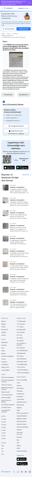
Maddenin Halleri (22, 418)
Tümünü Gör (25, 174)
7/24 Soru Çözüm (6, 385)
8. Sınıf (3, 430)
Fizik (2, 348)
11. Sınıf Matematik (22, 350)
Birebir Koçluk (5, 392)
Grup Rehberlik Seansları (5, 411)
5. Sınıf (3, 438)
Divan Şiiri (20, 432)
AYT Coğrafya (21, 347)
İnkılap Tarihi (5, 367)
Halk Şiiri (19, 429)
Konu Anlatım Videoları (8, 404)
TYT (2, 451)
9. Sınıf (3, 427)
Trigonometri (20, 399)
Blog (18, 440)
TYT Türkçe (20, 326)
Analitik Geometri (22, 402)
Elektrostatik (20, 405)
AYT (2, 448)
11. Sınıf (3, 422)
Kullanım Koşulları (22, 451)
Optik (18, 410)
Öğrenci (3, 321)
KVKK (18, 448)
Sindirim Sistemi (21, 421)
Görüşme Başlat (9, 29)
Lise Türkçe (15, 33)
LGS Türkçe (20, 356)
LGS (2, 454)
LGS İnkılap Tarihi (22, 361)
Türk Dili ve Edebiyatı (7, 356)
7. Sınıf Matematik (22, 364)
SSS (18, 442)
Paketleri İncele (23, 29)
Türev (18, 382)
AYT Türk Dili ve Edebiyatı (21, 344)
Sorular (8, 33)
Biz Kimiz (19, 437)
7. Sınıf (3, 433)
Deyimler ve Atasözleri (7, 35)
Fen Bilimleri (4, 364)
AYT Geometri (21, 332)
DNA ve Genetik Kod (22, 413)
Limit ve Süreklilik (22, 380)
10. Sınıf (3, 424)
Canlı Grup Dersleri (7, 394)
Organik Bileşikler (22, 416)
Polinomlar (20, 391)
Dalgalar (19, 407)
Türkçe (3, 359)
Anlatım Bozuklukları (22, 427)
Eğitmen (3, 324)
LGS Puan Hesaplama (7, 380)
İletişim (19, 445)
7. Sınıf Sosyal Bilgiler (23, 372)
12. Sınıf (3, 419)
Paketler (3, 332)
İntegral (19, 385)
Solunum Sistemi (21, 424)
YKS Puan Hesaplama (7, 377)
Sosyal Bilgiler (5, 370)
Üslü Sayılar (20, 388)
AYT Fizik (19, 335)
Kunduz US (4, 329)
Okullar (3, 326)
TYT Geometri (21, 324)
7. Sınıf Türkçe (21, 367)
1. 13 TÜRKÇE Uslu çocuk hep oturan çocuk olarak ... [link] (13, 37)
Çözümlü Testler (6, 407)
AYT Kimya (20, 338)
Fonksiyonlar (20, 393)
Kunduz (3, 33)
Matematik (4, 342)
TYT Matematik (21, 321)
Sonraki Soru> (24, 94)
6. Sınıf (3, 435)
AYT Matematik (21, 329)
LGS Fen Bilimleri (22, 359)
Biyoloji (3, 353)
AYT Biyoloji (20, 340)
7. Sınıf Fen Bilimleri (22, 370)
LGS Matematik (21, 353)
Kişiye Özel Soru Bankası (6, 401)
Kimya (3, 350)
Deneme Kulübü (6, 397)
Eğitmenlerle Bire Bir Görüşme (7, 388)
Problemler (20, 396)
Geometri (4, 345)
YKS (2, 446)
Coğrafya (4, 361)
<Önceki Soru (7, 94)
